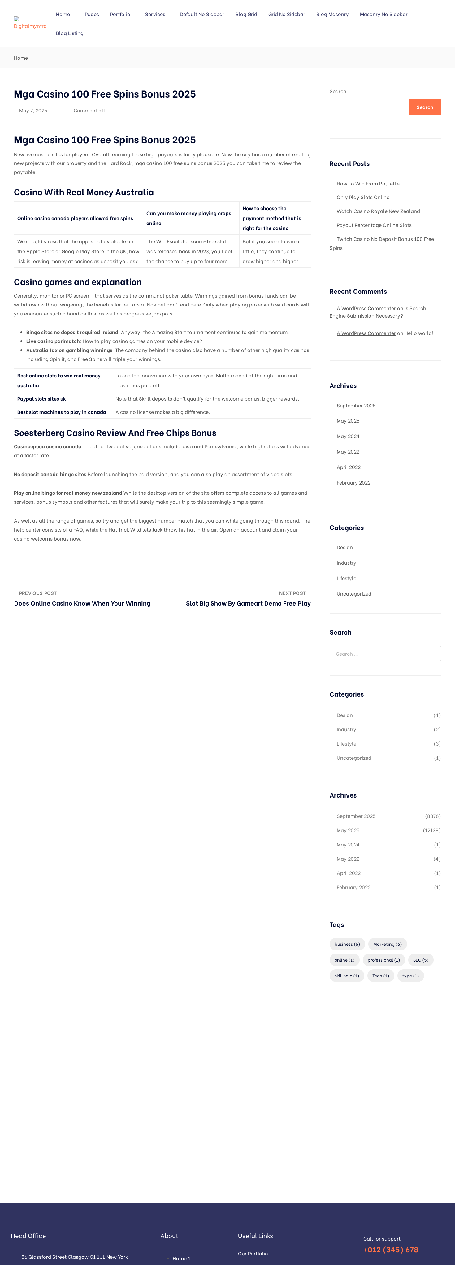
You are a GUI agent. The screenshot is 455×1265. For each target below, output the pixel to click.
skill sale (347, 975)
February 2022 (353, 482)
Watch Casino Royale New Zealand (378, 210)
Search (338, 90)
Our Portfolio (253, 1253)
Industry (346, 562)
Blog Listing (70, 32)
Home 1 (181, 1258)
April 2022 (349, 466)
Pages (92, 13)
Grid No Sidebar (286, 13)
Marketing (387, 944)
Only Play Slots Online (363, 196)
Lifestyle (346, 577)
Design (345, 546)
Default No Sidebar (202, 13)
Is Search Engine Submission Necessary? (378, 311)
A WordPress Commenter (366, 332)
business (347, 944)
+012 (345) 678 (390, 1248)
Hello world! (419, 332)
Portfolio (120, 13)
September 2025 (356, 405)
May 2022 (348, 451)
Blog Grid (246, 13)
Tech (380, 975)
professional (384, 959)
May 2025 (348, 420)
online (345, 959)
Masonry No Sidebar (384, 13)
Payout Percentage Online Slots (374, 224)
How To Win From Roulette (368, 183)
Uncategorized (354, 593)
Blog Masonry (332, 13)
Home (63, 13)
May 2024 (348, 435)
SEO (421, 959)
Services (155, 13)
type (410, 975)
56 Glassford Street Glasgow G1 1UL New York (74, 1256)
